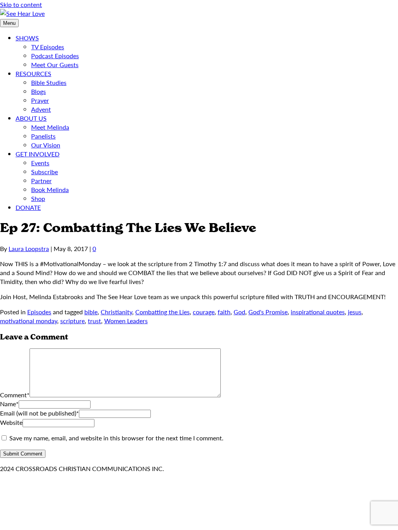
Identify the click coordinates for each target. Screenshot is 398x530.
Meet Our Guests (55, 64)
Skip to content (21, 4)
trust (94, 320)
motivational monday (28, 320)
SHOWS (27, 37)
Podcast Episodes (55, 55)
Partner (41, 180)
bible (91, 311)
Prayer (40, 100)
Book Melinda (50, 189)
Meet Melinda (50, 127)
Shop (38, 198)
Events (40, 162)
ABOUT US (31, 118)
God (239, 311)
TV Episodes (47, 46)
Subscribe (44, 171)
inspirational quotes (318, 311)
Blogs (38, 91)
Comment (15, 394)
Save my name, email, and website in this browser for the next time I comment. (116, 437)
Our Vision (45, 144)
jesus (354, 311)
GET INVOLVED (37, 153)
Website (11, 422)
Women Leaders (126, 320)
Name (9, 403)
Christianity (116, 311)
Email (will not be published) (39, 413)
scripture (72, 320)
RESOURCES (33, 73)
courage (204, 311)
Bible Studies (48, 82)
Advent (41, 109)
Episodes (39, 311)
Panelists (43, 136)
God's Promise (268, 311)
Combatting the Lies (162, 311)
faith (224, 311)
